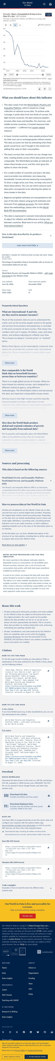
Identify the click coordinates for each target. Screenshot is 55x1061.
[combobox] (44, 4)
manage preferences (34, 1050)
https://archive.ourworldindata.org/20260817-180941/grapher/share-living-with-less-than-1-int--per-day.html (23, 688)
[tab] (5, 25)
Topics (4, 968)
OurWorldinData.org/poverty (12, 88)
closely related (38, 128)
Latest (4, 990)
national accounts (26, 204)
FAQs (22, 944)
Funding (32, 978)
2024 (49, 74)
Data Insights (7, 978)
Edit (45, 25)
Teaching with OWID (10, 1000)
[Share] (45, 89)
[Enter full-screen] (50, 89)
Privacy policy (7, 1040)
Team (31, 984)
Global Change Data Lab (38, 926)
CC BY (24, 88)
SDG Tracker (7, 995)
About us (32, 968)
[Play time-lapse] (5, 75)
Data (4, 973)
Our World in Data (27, 4)
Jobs (30, 989)
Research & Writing (9, 1012)
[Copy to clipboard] (46, 671)
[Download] (39, 89)
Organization (34, 973)
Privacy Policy (20, 1050)
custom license (14, 939)
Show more (9, 363)
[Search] (44, 4)
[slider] (17, 74)
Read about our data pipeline (13, 545)
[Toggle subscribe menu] (50, 4)
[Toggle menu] (4, 4)
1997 (11, 74)
